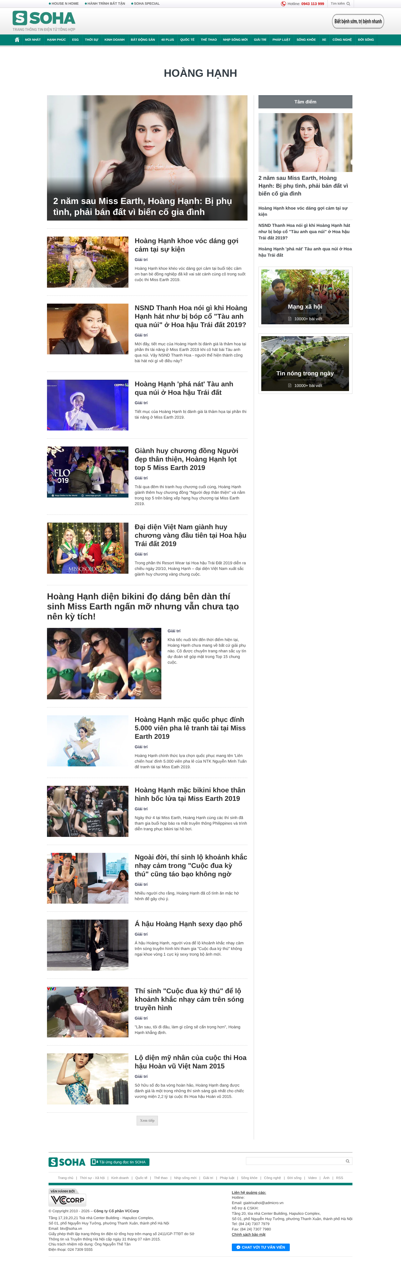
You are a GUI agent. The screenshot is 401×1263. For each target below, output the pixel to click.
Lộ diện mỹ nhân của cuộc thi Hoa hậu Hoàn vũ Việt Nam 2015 (191, 1062)
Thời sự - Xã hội (92, 1178)
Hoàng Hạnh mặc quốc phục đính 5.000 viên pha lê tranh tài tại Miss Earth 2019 (190, 728)
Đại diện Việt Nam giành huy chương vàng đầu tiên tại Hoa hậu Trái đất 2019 (191, 535)
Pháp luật (281, 40)
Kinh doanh (115, 40)
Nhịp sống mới (235, 40)
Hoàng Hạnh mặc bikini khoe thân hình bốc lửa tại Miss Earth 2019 (190, 794)
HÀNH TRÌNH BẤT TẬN (106, 4)
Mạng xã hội (305, 307)
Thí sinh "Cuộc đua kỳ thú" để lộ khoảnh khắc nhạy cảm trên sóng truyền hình (189, 999)
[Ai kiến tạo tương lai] (356, 21)
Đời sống (366, 40)
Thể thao (209, 40)
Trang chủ (65, 1178)
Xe (324, 40)
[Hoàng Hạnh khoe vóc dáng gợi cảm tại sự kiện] (87, 262)
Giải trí (260, 40)
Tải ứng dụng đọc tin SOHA (122, 1162)
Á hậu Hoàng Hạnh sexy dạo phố (188, 924)
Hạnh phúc (56, 40)
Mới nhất (33, 40)
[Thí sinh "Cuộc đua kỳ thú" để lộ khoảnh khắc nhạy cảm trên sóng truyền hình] (87, 1012)
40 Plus (167, 40)
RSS (339, 1178)
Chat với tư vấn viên (263, 1247)
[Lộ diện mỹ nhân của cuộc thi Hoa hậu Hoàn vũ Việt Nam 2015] (87, 1078)
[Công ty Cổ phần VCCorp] (124, 1197)
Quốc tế (187, 40)
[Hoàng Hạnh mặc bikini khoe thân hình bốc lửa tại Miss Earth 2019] (87, 811)
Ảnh (326, 1178)
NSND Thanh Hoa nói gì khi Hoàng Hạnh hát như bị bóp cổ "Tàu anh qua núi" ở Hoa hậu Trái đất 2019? (191, 316)
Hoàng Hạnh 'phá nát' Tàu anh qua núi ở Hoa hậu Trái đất (184, 388)
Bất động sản (143, 40)
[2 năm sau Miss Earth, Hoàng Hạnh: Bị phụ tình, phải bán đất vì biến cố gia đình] (147, 158)
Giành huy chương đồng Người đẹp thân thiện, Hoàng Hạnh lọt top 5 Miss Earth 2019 (186, 459)
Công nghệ (342, 40)
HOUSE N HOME (65, 4)
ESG (75, 40)
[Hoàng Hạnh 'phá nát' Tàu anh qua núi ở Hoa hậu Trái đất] (87, 405)
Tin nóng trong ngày (305, 373)
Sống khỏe (306, 40)
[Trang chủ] (44, 21)
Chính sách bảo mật (248, 1234)
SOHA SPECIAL (147, 4)
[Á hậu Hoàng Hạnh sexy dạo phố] (87, 945)
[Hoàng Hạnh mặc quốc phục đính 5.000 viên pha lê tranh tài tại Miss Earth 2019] (87, 740)
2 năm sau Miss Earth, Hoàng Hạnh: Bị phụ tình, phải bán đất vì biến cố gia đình (142, 206)
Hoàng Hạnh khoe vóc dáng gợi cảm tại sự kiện (186, 245)
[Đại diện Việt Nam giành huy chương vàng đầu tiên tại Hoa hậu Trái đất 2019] (87, 548)
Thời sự (91, 40)
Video (312, 1178)
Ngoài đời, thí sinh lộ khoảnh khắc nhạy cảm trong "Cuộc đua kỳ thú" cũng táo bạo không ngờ (191, 865)
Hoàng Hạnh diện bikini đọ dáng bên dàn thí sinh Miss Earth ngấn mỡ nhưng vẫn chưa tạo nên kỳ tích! (143, 606)
